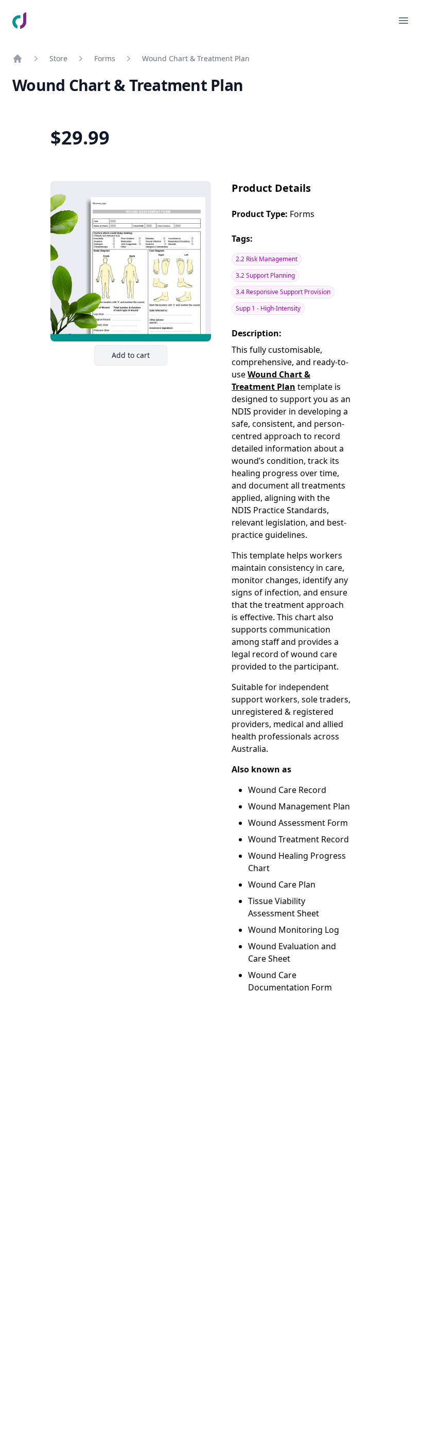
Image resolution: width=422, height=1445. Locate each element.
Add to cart (139, 357)
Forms (104, 58)
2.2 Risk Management (266, 259)
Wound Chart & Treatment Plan (196, 58)
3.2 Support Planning (265, 275)
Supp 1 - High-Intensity (268, 308)
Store (58, 58)
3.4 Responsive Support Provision (283, 291)
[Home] (17, 58)
